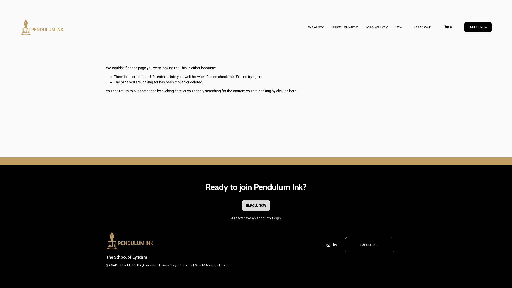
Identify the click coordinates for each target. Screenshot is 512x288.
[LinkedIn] (335, 245)
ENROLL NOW (478, 27)
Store (399, 26)
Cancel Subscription (206, 265)
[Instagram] (328, 245)
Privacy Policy (168, 265)
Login (276, 218)
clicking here (172, 91)
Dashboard (369, 245)
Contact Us (185, 265)
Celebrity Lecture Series (344, 26)
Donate (225, 265)
